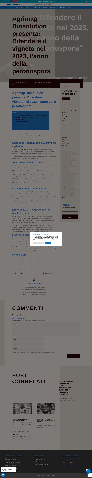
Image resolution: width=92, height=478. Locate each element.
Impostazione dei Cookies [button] (38, 243)
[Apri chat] (3, 475)
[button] (8, 469)
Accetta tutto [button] (47, 243)
